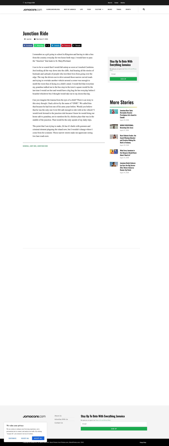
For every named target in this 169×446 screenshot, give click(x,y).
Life (81, 9)
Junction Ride (42, 146)
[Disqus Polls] (81, 276)
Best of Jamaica (70, 9)
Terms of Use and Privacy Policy (103, 420)
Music (110, 9)
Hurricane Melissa (53, 9)
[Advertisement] (58, 23)
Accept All (38, 438)
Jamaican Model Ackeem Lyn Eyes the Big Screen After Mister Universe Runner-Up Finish (127, 166)
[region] (25, 432)
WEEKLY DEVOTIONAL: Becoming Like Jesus (127, 126)
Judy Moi (33, 146)
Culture (98, 9)
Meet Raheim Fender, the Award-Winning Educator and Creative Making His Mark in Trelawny (128, 139)
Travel (118, 9)
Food (89, 9)
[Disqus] (81, 328)
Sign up (123, 79)
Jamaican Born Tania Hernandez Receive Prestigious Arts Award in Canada (128, 114)
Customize (12, 438)
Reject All (25, 438)
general (26, 146)
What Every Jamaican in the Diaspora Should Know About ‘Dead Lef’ (128, 152)
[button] (144, 9)
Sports (128, 9)
